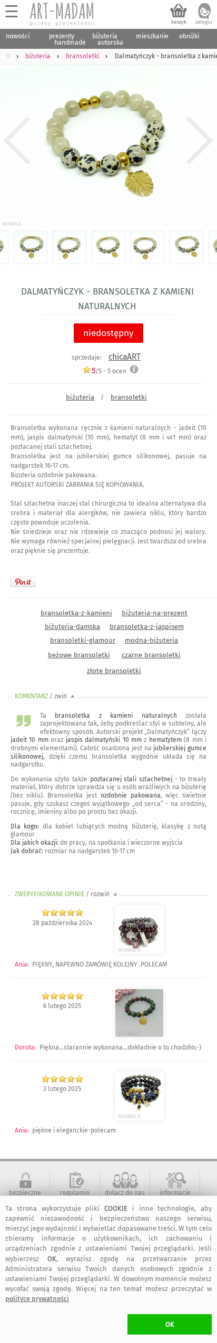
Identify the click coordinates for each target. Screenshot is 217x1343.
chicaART (124, 357)
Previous (17, 140)
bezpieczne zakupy (25, 1196)
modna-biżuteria (151, 640)
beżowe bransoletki (79, 655)
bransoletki (129, 397)
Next (200, 140)
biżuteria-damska (72, 627)
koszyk (178, 22)
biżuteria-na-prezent (155, 613)
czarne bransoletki (151, 655)
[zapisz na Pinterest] (23, 581)
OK (169, 1324)
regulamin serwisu (75, 1196)
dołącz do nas (125, 1193)
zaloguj (203, 22)
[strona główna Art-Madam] (62, 14)
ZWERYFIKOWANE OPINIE (67, 894)
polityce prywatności (37, 1299)
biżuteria (80, 397)
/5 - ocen (109, 370)
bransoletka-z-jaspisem (147, 627)
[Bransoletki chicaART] (139, 952)
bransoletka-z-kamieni (76, 613)
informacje (175, 1193)
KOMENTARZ (45, 696)
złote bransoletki (114, 671)
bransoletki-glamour (82, 640)
